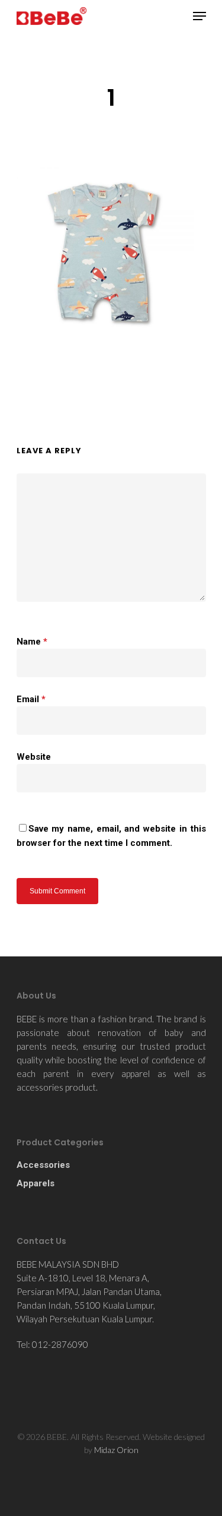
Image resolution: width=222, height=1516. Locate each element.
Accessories (43, 1165)
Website (34, 756)
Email (31, 699)
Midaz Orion (116, 1450)
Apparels (35, 1183)
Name (32, 641)
